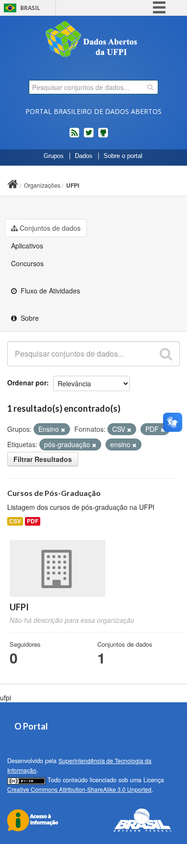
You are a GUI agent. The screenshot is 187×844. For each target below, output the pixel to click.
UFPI (72, 185)
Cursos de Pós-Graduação (54, 492)
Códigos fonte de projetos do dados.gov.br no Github (103, 136)
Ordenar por (27, 382)
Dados (84, 156)
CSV (15, 521)
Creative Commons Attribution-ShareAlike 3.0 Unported (79, 789)
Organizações (42, 185)
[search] (150, 87)
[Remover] (63, 429)
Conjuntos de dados (50, 228)
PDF (32, 521)
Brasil (30, 8)
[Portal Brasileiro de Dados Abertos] (93, 40)
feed (74, 136)
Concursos (27, 263)
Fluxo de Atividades (49, 290)
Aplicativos (27, 245)
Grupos (54, 156)
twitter (89, 136)
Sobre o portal (123, 156)
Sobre (29, 318)
